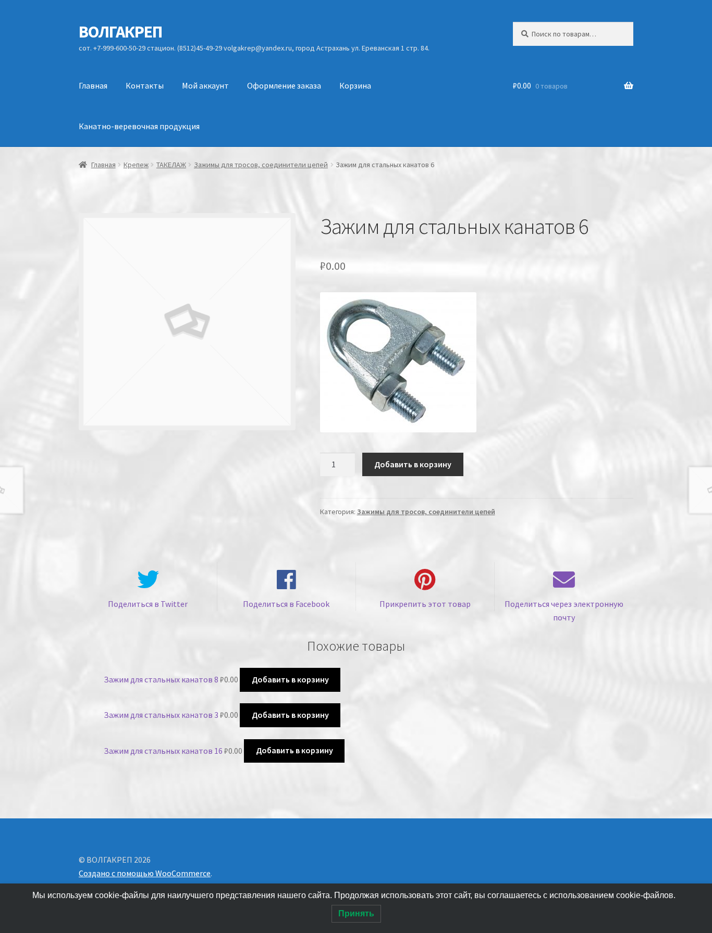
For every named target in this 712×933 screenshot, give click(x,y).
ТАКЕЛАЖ (171, 164)
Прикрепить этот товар (425, 604)
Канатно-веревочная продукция (139, 126)
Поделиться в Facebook (286, 604)
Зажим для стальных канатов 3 (161, 715)
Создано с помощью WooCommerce (145, 873)
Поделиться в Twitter (148, 604)
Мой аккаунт (205, 85)
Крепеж (136, 164)
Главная (93, 85)
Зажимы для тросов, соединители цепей (261, 164)
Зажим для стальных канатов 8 (161, 679)
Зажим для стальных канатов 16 (163, 750)
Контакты (145, 85)
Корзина (355, 85)
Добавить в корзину (412, 464)
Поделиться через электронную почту (564, 611)
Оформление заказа (284, 85)
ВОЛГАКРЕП (120, 31)
